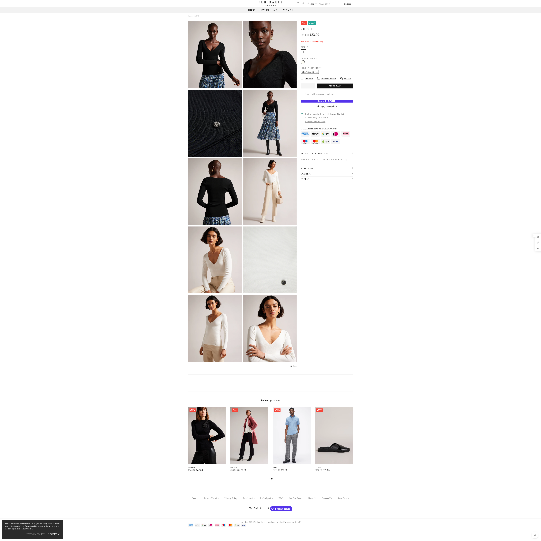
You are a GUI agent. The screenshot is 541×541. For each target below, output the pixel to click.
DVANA (191, 467)
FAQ (281, 498)
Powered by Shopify (292, 522)
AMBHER (276, 467)
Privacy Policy (230, 498)
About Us (312, 498)
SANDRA (318, 467)
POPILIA (233, 467)
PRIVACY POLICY (35, 534)
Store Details (343, 498)
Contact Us (327, 498)
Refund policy (266, 498)
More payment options (327, 106)
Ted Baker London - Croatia (270, 3)
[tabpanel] (207, 442)
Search (195, 498)
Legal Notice (249, 498)
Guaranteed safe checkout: (319, 128)
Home (189, 16)
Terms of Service (211, 498)
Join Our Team (295, 498)
